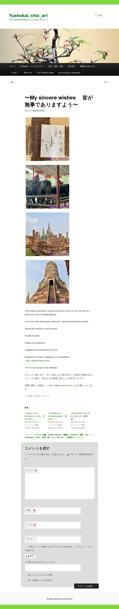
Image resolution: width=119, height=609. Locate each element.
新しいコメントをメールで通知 (40, 574)
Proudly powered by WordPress (59, 599)
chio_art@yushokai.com (37, 360)
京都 (44, 437)
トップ (42, 395)
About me (28, 72)
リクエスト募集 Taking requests (47, 434)
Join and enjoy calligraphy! (69, 72)
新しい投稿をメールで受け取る (40, 580)
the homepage (35, 367)
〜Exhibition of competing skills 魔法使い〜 (57, 416)
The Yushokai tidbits (45, 72)
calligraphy (29, 437)
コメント (32, 470)
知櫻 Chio (83, 434)
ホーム (13, 66)
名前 (31, 510)
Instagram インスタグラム (32, 66)
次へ (107, 82)
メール (31, 524)
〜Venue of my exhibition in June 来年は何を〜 (35, 416)
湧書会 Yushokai (70, 434)
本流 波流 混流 (55, 66)
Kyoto (38, 437)
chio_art (59, 437)
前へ (12, 82)
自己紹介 (71, 66)
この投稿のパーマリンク (74, 437)
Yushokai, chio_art (28, 15)
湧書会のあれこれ (87, 66)
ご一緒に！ (14, 72)
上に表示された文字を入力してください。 (41, 562)
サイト (29, 538)
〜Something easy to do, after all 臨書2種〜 (80, 416)
